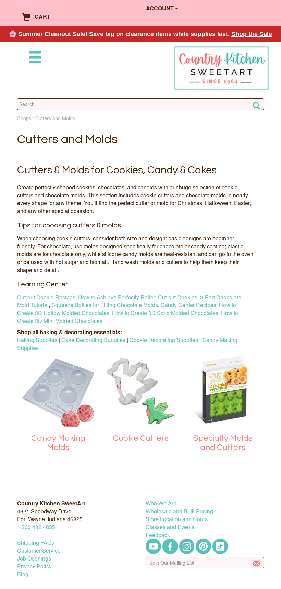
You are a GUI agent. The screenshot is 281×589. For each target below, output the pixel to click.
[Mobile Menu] (33, 58)
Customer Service (39, 550)
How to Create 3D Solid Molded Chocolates (165, 313)
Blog (22, 574)
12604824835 (36, 527)
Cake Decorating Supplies (93, 340)
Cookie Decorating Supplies (164, 340)
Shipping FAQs (35, 543)
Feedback (158, 535)
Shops (24, 118)
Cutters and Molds (55, 118)
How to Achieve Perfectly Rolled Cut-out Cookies (137, 297)
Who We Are (161, 503)
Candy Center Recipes (188, 305)
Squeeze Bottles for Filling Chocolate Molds (104, 305)
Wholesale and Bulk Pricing (179, 511)
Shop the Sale (251, 33)
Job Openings (34, 558)
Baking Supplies (37, 340)
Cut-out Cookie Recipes (46, 297)
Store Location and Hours (177, 519)
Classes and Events (170, 527)
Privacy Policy (34, 566)
